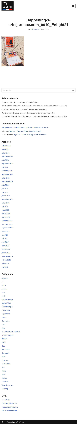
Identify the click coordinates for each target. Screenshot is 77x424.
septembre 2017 (7, 228)
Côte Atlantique (7, 307)
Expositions (6, 314)
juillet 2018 (5, 203)
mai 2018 (5, 206)
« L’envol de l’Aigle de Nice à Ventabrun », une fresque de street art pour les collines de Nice (34, 116)
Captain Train (6, 303)
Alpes (4, 285)
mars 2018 (5, 210)
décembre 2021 (7, 171)
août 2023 (5, 160)
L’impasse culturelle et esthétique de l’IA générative (20, 102)
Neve (3, 422)
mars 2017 (5, 246)
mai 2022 (5, 167)
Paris (3, 356)
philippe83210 (7, 127)
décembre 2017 (7, 221)
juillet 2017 (5, 231)
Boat (3, 292)
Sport (3, 374)
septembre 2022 (7, 164)
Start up (4, 378)
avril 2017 (5, 242)
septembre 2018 (7, 199)
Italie (3, 324)
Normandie (5, 353)
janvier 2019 (6, 196)
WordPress (20, 422)
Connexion (5, 400)
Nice (3, 346)
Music (4, 342)
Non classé (6, 349)
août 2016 (5, 263)
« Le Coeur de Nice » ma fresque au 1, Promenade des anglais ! (24, 109)
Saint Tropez (6, 364)
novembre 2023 (7, 156)
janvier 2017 (6, 253)
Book (3, 296)
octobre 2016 (6, 260)
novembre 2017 (7, 224)
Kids (3, 328)
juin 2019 (5, 188)
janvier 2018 (6, 217)
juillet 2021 (5, 178)
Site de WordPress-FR (10, 410)
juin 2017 (5, 235)
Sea (3, 367)
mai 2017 (5, 238)
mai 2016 (5, 267)
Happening (5, 321)
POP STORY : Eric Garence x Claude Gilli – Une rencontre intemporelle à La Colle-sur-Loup (34, 106)
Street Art (5, 382)
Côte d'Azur (6, 310)
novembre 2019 (7, 181)
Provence (5, 360)
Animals (4, 289)
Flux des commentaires (10, 407)
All (2, 282)
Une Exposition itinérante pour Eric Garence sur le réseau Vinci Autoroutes (28, 113)
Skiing (4, 371)
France (4, 317)
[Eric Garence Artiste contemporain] (8, 6)
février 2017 (6, 249)
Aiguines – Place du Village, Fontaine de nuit (25, 131)
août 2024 (5, 149)
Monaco (4, 339)
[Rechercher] (73, 90)
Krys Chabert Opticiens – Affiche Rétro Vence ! (32, 127)
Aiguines (5, 278)
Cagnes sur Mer (7, 299)
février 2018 (6, 214)
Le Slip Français (7, 335)
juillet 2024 (5, 153)
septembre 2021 (7, 174)
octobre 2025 (6, 146)
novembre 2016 (7, 256)
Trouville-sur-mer (8, 385)
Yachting (5, 389)
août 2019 (5, 185)
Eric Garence (35, 29)
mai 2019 (5, 192)
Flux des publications (9, 403)
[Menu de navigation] (73, 6)
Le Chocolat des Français (11, 332)
